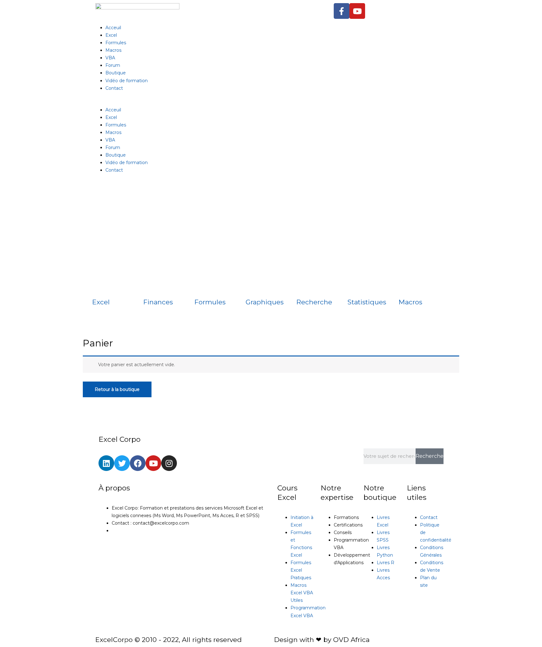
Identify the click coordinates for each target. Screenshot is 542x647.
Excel (111, 35)
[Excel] (100, 287)
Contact (114, 88)
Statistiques (367, 302)
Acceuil (113, 27)
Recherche (314, 302)
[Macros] (406, 287)
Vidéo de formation (126, 80)
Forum (112, 65)
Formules (115, 42)
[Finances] (151, 287)
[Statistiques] (355, 287)
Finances (158, 302)
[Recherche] (304, 287)
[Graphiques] (253, 287)
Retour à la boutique (117, 389)
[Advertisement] (271, 230)
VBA (110, 58)
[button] (271, 102)
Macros (113, 50)
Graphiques (265, 302)
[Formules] (202, 287)
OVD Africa (351, 640)
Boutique (115, 73)
